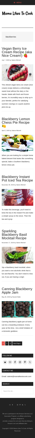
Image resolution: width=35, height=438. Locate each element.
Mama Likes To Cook (17, 13)
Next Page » (17, 344)
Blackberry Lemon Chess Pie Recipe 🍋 (16, 122)
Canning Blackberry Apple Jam (17, 290)
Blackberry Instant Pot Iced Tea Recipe (17, 178)
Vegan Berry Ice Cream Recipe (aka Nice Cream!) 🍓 (17, 52)
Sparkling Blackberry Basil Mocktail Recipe (14, 234)
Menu (19, 3)
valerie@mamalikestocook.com (19, 376)
